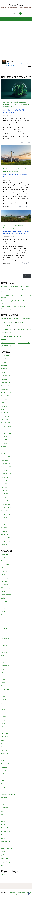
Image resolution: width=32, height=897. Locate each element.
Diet (2, 625)
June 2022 (4, 524)
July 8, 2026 (7, 180)
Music (3, 760)
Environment (23, 102)
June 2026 (4, 362)
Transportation (24, 104)
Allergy (3, 557)
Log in (3, 874)
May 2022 (4, 528)
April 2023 (4, 490)
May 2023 (4, 487)
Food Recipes (5, 689)
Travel (3, 835)
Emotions (4, 649)
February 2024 (5, 457)
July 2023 (4, 480)
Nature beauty (5, 764)
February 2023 (5, 497)
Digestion (4, 628)
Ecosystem (4, 645)
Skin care (4, 804)
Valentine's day (5, 841)
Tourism (3, 821)
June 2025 (4, 403)
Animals (3, 561)
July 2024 (4, 440)
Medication (4, 747)
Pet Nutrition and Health (8, 774)
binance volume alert (8, 343)
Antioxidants (5, 564)
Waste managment (8, 106)
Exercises (4, 655)
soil (2, 811)
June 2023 (4, 484)
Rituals (3, 801)
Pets (2, 777)
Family (3, 662)
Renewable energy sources (11, 104)
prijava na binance (7, 329)
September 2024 (6, 433)
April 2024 (4, 450)
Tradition (4, 824)
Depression (4, 622)
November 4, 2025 (9, 236)
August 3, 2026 (8, 115)
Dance (3, 608)
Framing (3, 693)
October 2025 (5, 389)
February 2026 (5, 375)
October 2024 (5, 430)
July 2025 (4, 399)
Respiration (4, 797)
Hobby (3, 720)
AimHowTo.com (16, 5)
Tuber (3, 838)
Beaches (3, 574)
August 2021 (4, 545)
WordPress (11, 892)
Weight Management (7, 862)
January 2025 (5, 419)
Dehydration (5, 618)
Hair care (4, 706)
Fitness (3, 676)
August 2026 (5, 355)
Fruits (3, 696)
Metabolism (4, 753)
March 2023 (4, 494)
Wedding (3, 855)
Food (2, 686)
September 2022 (6, 514)
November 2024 (6, 426)
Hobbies (3, 716)
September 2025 (6, 392)
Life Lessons (5, 737)
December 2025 (6, 382)
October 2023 (5, 470)
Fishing (3, 672)
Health (3, 709)
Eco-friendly (14, 102)
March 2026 (4, 372)
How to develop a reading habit (19, 318)
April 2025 (4, 409)
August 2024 (5, 436)
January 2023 (5, 501)
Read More (6, 142)
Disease (3, 635)
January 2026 (5, 379)
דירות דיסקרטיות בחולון (7, 322)
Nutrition (4, 767)
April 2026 (4, 369)
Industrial (4, 726)
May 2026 (4, 365)
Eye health (4, 659)
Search (3, 272)
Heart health (4, 713)
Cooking (3, 598)
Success (3, 818)
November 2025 (6, 386)
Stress (3, 814)
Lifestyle (3, 740)
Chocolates (4, 584)
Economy (14, 169)
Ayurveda (4, 571)
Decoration (4, 615)
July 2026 (4, 359)
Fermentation (5, 666)
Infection (3, 730)
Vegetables (4, 845)
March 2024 (4, 453)
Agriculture (6, 102)
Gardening (4, 699)
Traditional (4, 828)
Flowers (3, 682)
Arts (2, 568)
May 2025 (4, 406)
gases (21, 225)
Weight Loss (4, 858)
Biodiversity (4, 578)
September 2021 (6, 541)
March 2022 (4, 534)
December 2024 (6, 423)
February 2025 (5, 416)
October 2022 (5, 511)
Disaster (3, 632)
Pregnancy (4, 787)
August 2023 (5, 477)
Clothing (3, 591)
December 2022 (6, 504)
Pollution (3, 784)
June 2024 (4, 443)
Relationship (4, 791)
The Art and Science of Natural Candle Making (15, 286)
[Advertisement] (16, 37)
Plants (3, 780)
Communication (6, 595)
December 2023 (5, 463)
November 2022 (6, 507)
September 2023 (6, 474)
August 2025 (5, 396)
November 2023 (6, 467)
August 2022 (5, 517)
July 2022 (4, 521)
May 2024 (4, 446)
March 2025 (4, 413)
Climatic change (6, 588)
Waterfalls (4, 851)
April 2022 (4, 531)
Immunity (4, 723)
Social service (24, 228)
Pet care (3, 770)
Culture (3, 605)
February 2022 (5, 538)
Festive (3, 669)
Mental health (5, 750)
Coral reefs (4, 601)
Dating (3, 611)
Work (2, 865)
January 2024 (5, 460)
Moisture (4, 757)
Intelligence (4, 733)
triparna (4, 318)
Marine (3, 743)
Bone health (4, 581)
